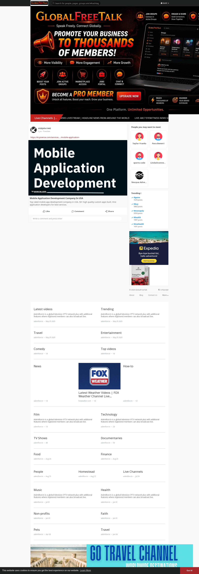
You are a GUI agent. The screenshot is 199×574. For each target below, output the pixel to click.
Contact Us (152, 295)
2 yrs (40, 131)
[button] (76, 3)
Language (164, 290)
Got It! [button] (190, 570)
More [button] (164, 295)
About (131, 295)
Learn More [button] (85, 570)
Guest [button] (165, 3)
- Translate (46, 131)
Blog (141, 295)
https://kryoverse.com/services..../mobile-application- (55, 137)
